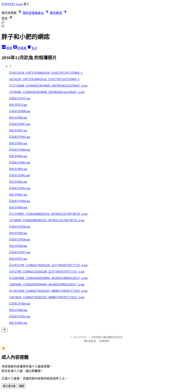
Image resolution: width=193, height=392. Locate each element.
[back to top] (5, 330)
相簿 (9, 48)
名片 (35, 48)
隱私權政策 (90, 341)
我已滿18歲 (9, 386)
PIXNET (83, 337)
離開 (21, 386)
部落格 (22, 48)
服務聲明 (104, 341)
